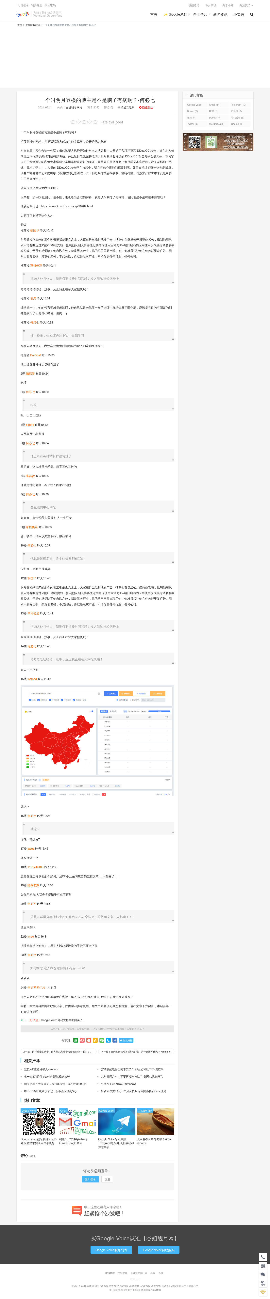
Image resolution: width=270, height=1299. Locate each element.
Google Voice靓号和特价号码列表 (39, 1141)
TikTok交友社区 (139, 1273)
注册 (107, 1179)
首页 (153, 14)
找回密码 (50, 5)
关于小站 (227, 5)
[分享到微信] (101, 1040)
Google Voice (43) (194, 105)
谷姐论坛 (193, 5)
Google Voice (29, 1110)
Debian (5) (215, 117)
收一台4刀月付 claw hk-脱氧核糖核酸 (47, 1076)
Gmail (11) (214, 104)
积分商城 (210, 5)
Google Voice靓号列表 (111, 1250)
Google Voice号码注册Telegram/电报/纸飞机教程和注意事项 (116, 1143)
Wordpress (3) (216, 123)
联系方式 (135, 1279)
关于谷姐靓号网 (190, 1285)
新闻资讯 (220, 14)
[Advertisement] (135, 56)
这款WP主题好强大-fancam (41, 1069)
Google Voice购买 (110, 1285)
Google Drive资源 (171, 1285)
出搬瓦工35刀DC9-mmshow (118, 1084)
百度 (161, 1273)
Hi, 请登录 (22, 5)
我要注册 (36, 5)
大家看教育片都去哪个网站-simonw (154, 1141)
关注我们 (245, 5)
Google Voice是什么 (131, 1285)
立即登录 (90, 1179)
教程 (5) (191, 117)
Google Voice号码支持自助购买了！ (63, 1020)
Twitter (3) (192, 123)
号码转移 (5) (237, 117)
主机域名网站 (32, 24)
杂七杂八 (200, 14)
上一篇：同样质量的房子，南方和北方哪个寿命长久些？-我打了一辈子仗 (60, 1051)
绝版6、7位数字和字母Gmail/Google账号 (73, 1141)
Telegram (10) (238, 104)
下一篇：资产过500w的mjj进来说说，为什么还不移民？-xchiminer (136, 1051)
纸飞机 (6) (236, 111)
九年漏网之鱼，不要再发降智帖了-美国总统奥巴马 (132, 1076)
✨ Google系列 (175, 14)
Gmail (63, 1110)
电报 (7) (213, 111)
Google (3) (237, 123)
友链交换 (122, 1273)
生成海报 (127, 1040)
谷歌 (152, 1273)
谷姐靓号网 (22, 14)
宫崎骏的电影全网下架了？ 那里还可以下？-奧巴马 (132, 1069)
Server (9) (192, 111)
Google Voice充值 (151, 1285)
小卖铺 (238, 14)
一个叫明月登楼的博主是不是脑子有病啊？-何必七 (97, 99)
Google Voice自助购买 (159, 1250)
